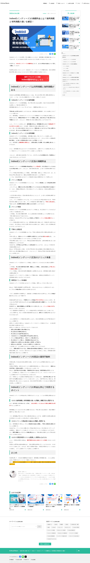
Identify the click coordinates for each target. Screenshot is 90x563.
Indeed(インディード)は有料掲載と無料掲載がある (71, 56)
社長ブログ (26, 559)
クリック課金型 (66, 66)
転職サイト (49, 524)
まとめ (64, 94)
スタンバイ (60, 527)
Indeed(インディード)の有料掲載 (69, 61)
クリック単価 (65, 68)
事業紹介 (11, 559)
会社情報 (33, 559)
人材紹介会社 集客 (74, 524)
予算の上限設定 (66, 70)
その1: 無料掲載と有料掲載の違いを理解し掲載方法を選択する (71, 84)
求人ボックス (67, 527)
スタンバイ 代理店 (51, 530)
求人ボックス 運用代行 (62, 533)
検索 (39, 526)
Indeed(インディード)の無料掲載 (69, 59)
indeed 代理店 (75, 527)
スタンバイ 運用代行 (51, 533)
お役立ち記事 (19, 559)
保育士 (55, 524)
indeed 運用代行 (71, 530)
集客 (48, 527)
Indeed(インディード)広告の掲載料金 (70, 63)
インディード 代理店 (73, 533)
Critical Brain (5, 3)
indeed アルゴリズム (51, 538)
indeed (53, 527)
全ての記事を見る (45, 544)
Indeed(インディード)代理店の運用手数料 (71, 77)
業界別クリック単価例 (67, 75)
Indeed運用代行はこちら (32, 79)
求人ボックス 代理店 (61, 530)
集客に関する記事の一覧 (24, 550)
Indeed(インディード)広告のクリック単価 (71, 72)
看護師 (61, 524)
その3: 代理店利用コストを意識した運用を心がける (71, 92)
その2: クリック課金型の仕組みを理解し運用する (71, 88)
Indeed (33, 550)
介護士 (66, 524)
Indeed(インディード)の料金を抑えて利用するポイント (71, 80)
